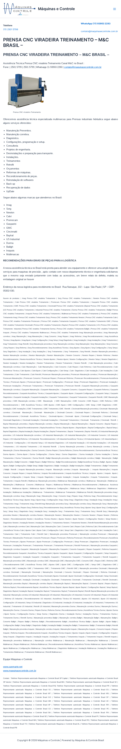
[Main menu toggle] (114, 9)
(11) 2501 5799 (10, 29)
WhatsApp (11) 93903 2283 (95, 23)
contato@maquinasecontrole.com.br (99, 31)
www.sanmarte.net (12, 666)
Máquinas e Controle (56, 8)
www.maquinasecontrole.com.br (19, 670)
